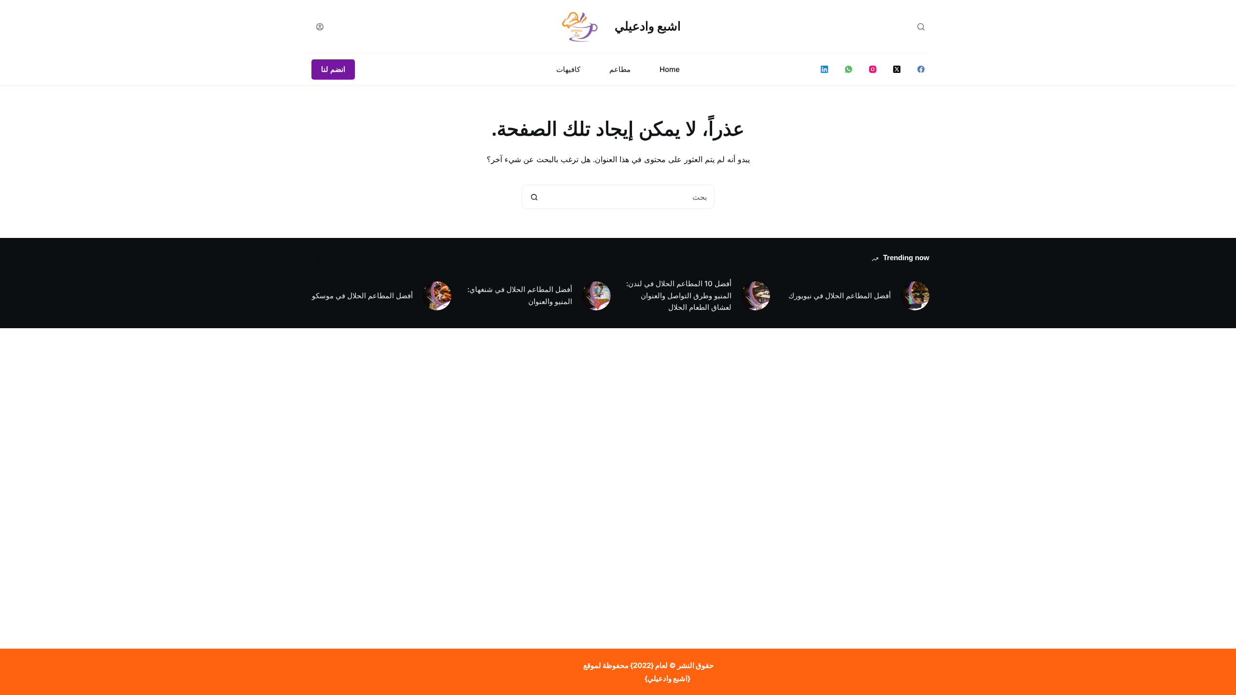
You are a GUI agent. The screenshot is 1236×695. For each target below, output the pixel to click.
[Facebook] (921, 69)
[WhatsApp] (848, 69)
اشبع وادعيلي (648, 26)
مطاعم (620, 69)
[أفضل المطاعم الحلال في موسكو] (436, 295)
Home (670, 69)
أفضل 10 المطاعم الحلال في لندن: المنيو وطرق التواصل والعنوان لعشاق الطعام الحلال (678, 295)
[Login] (319, 26)
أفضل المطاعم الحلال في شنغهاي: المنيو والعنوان (519, 295)
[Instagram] (872, 69)
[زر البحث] (534, 197)
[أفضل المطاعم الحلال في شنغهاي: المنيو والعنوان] (596, 295)
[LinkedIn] (824, 69)
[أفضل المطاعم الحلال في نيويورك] (914, 295)
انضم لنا (333, 69)
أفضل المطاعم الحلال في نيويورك (839, 295)
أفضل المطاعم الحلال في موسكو (362, 295)
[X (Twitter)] (896, 69)
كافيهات (568, 69)
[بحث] (921, 26)
